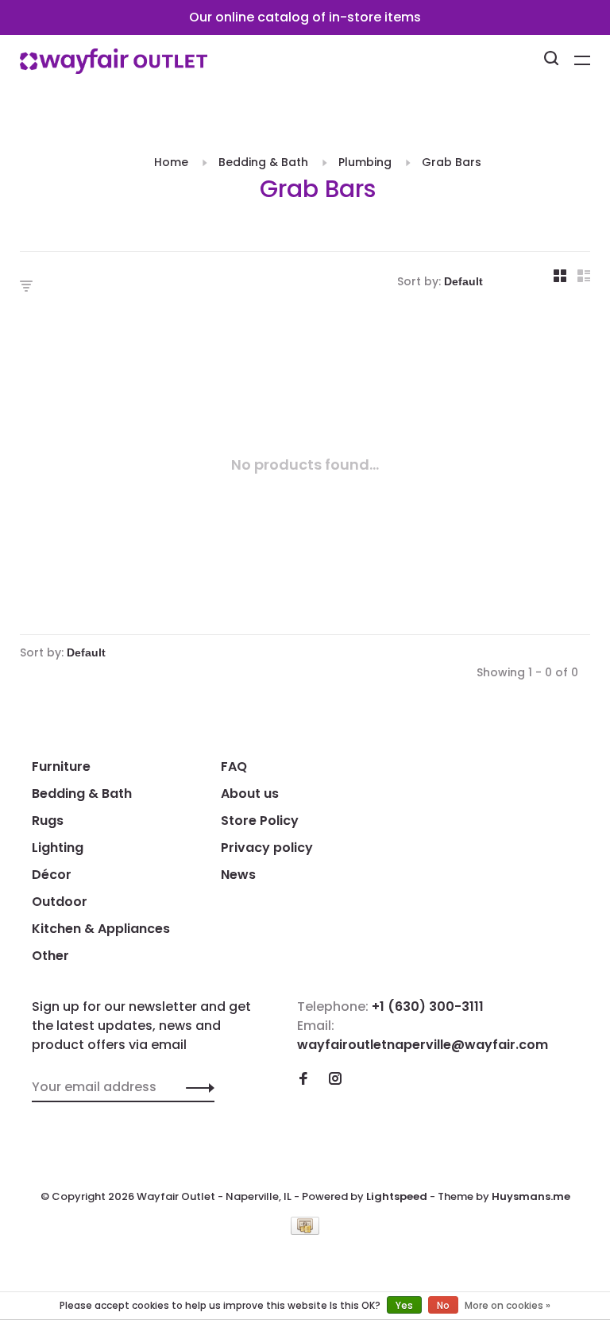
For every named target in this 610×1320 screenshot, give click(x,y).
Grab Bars (451, 162)
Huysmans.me (531, 1196)
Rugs (48, 820)
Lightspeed (396, 1196)
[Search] (553, 60)
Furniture (61, 766)
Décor (51, 874)
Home (171, 162)
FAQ (234, 766)
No (443, 1305)
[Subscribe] (195, 1087)
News (238, 874)
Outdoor (59, 901)
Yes (404, 1305)
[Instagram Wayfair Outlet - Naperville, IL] (335, 1079)
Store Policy (260, 820)
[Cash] (305, 1230)
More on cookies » (507, 1305)
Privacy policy (267, 847)
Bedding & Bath (263, 162)
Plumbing (365, 162)
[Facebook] (303, 1079)
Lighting (57, 847)
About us (250, 793)
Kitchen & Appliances (101, 928)
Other (50, 955)
